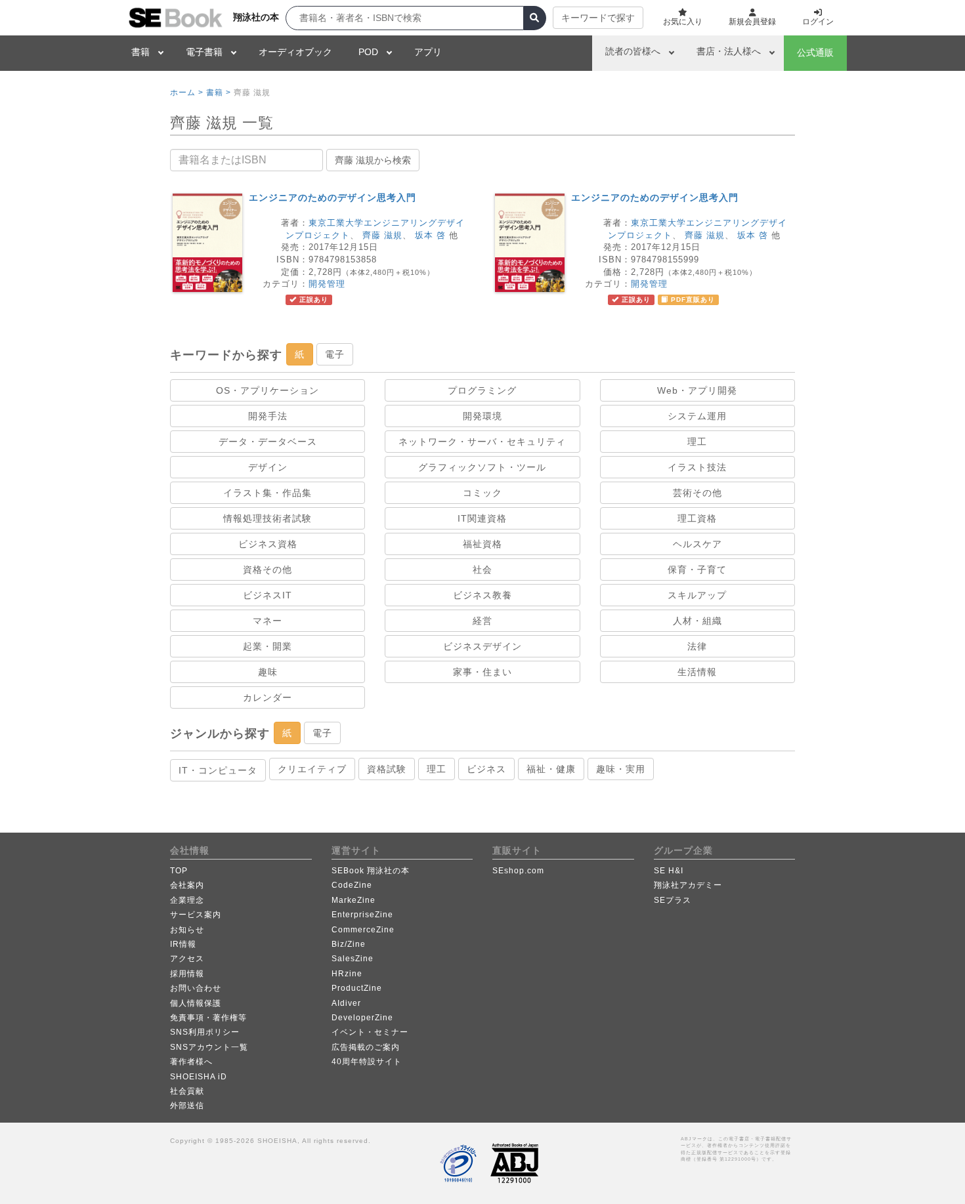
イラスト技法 (697, 467)
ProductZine (357, 988)
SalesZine (353, 958)
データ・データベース (268, 441)
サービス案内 (195, 914)
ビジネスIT (267, 595)
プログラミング (482, 390)
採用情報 (187, 973)
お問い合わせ (195, 988)
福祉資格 (482, 544)
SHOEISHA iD (198, 1076)
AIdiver (346, 1003)
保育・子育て (697, 569)
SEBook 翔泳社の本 (371, 870)
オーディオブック (295, 52)
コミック (482, 493)
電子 (335, 354)
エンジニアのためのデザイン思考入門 (332, 197)
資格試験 (386, 769)
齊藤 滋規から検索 (373, 160)
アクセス (187, 958)
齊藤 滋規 (382, 235)
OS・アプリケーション (267, 390)
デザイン (268, 467)
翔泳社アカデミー (688, 885)
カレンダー (267, 697)
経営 (482, 620)
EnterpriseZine (362, 914)
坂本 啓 (430, 235)
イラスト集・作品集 (267, 493)
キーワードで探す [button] (598, 17)
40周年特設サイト (367, 1061)
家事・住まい (482, 672)
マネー (267, 620)
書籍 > (218, 92)
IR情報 (183, 944)
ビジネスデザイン (482, 646)
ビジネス (486, 769)
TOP (179, 870)
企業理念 (187, 900)
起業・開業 (267, 646)
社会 (482, 569)
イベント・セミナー (370, 1032)
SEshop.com (518, 870)
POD (368, 52)
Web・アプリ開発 (697, 390)
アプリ (428, 52)
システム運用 (697, 416)
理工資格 (697, 518)
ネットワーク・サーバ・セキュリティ (482, 441)
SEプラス (672, 900)
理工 (697, 441)
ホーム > (187, 92)
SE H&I (668, 870)
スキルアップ (697, 595)
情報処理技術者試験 (267, 518)
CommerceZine (363, 929)
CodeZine (352, 885)
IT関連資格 (482, 518)
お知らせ (187, 929)
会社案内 (187, 885)
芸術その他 (697, 493)
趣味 (268, 672)
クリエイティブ (312, 769)
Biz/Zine (349, 944)
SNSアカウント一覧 (209, 1047)
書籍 (140, 52)
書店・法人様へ (729, 51)
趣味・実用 (620, 769)
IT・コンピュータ (218, 770)
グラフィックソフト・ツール (482, 467)
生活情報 (697, 672)
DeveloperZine (362, 1017)
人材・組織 (697, 620)
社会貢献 (187, 1091)
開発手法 (268, 416)
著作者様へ (191, 1061)
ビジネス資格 (267, 544)
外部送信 (187, 1105)
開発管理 (327, 284)
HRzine (347, 973)
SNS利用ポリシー (205, 1032)
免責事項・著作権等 (208, 1017)
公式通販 (815, 52)
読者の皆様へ (632, 51)
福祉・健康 (551, 769)
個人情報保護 (195, 1003)
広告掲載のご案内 (366, 1047)
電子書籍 (204, 52)
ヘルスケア (697, 544)
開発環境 (482, 416)
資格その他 (267, 569)
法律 (697, 646)
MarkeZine (353, 900)
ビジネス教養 (482, 595)
